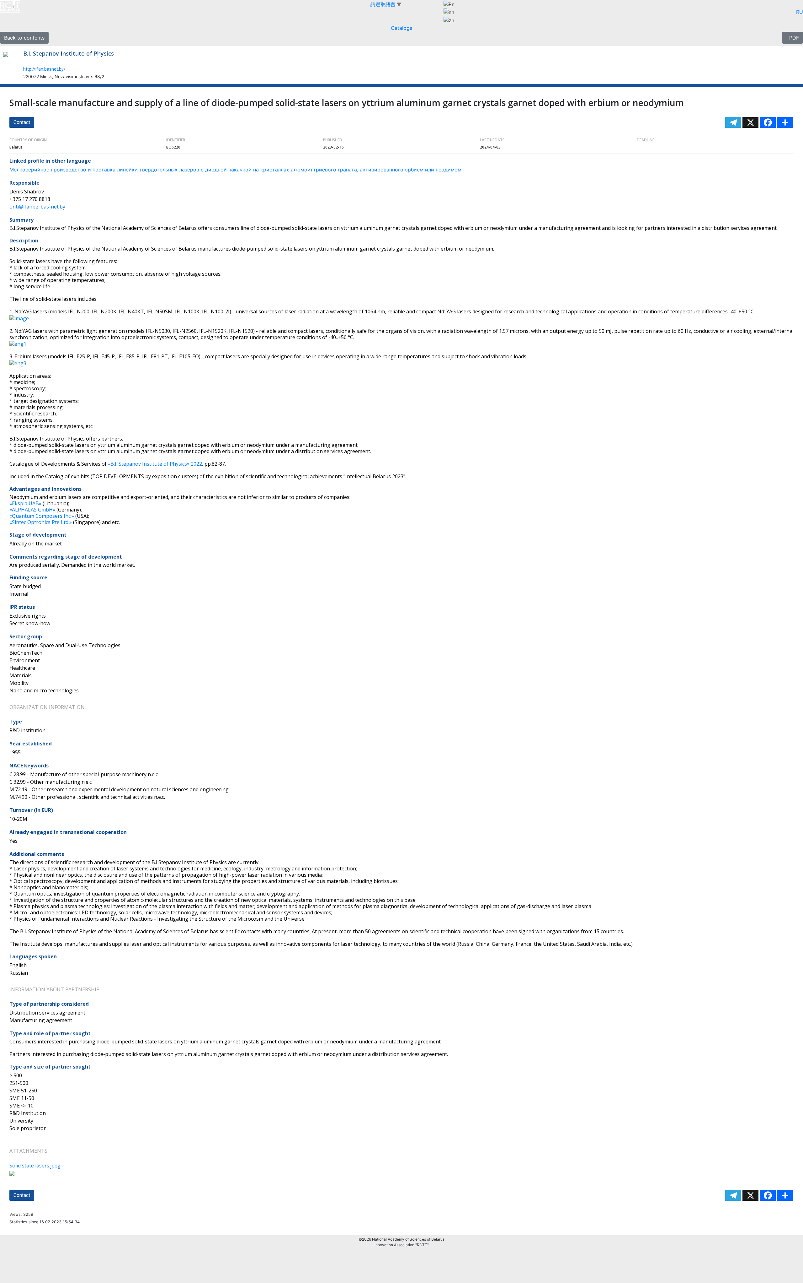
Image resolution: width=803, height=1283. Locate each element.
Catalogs (401, 28)
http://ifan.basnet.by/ (44, 69)
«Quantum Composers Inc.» (41, 515)
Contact (21, 122)
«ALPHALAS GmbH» (32, 509)
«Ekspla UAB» (25, 503)
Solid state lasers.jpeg (35, 1165)
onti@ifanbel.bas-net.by (37, 206)
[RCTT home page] (37, 6)
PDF (792, 38)
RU (799, 12)
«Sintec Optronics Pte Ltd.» (40, 522)
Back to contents (24, 38)
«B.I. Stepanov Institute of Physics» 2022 (155, 463)
